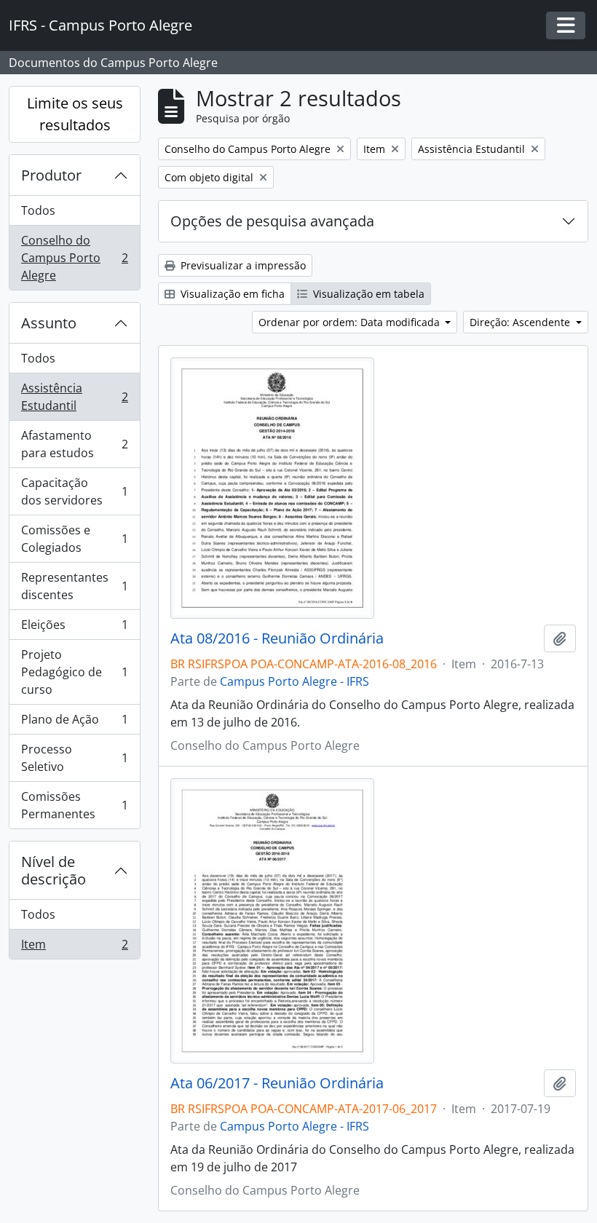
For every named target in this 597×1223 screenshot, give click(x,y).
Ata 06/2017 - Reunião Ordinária (277, 1083)
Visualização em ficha (231, 294)
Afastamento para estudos (74, 444)
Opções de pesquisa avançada (272, 221)
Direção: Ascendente (521, 322)
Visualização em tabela (367, 294)
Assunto (48, 323)
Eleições (74, 628)
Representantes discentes (74, 586)
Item (74, 947)
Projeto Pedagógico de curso (74, 671)
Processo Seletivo (74, 758)
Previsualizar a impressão (242, 265)
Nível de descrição (53, 870)
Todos (38, 210)
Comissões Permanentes (74, 805)
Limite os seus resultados (75, 114)
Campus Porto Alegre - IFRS (294, 681)
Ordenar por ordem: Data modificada (350, 322)
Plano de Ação (74, 723)
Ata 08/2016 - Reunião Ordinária (277, 638)
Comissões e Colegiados (74, 538)
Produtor (51, 175)
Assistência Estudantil (74, 396)
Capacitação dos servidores (74, 491)
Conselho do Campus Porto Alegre (74, 257)
